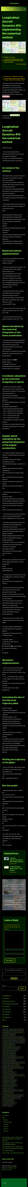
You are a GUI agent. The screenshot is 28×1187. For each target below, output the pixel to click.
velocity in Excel (8, 1100)
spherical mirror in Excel (9, 1085)
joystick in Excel (8, 1062)
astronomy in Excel (8, 1039)
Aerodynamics (7, 59)
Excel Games (6, 1006)
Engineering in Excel (15, 59)
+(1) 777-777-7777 (7, 1169)
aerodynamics (7, 1032)
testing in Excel (12, 79)
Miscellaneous (6, 1017)
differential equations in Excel (11, 1047)
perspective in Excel (9, 1072)
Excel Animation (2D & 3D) (10, 1004)
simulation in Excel (8, 1082)
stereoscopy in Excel (9, 1090)
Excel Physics (17, 60)
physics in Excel (18, 1075)
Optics (4, 1020)
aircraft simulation (8, 78)
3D (20, 1029)
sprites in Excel (8, 1087)
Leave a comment (22, 64)
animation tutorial (8, 1037)
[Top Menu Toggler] (24, 8)
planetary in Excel (8, 1077)
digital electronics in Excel (10, 1049)
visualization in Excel (9, 1103)
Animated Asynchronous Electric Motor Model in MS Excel (16, 859)
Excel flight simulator (9, 1055)
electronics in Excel (8, 1052)
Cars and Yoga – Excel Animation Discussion (13, 1152)
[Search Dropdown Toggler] (12, 9)
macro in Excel (19, 1062)
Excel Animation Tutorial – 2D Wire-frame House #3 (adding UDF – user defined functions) (12, 1139)
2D (4, 1029)
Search (3, 985)
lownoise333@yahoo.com (9, 1167)
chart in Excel (20, 1039)
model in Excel (14, 1065)
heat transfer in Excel (9, 1060)
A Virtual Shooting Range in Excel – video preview (16, 868)
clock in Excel (20, 1042)
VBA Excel (6, 1098)
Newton (5, 1067)
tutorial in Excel (8, 1092)
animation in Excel (8, 1034)
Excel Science (6, 1012)
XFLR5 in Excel (7, 1105)
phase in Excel (7, 1075)
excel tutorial (7, 1057)
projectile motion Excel (9, 1080)
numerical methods (16, 1067)
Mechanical (10, 62)
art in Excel (19, 1037)
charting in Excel (8, 1042)
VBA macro (16, 1098)
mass (5, 1065)
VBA (21, 1095)
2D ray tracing (13, 1029)
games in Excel (18, 1057)
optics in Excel (7, 1070)
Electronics (5, 998)
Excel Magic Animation (8, 1150)
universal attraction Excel (10, 1095)
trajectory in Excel (20, 79)
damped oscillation (8, 1044)
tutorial (19, 1090)
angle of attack (16, 78)
